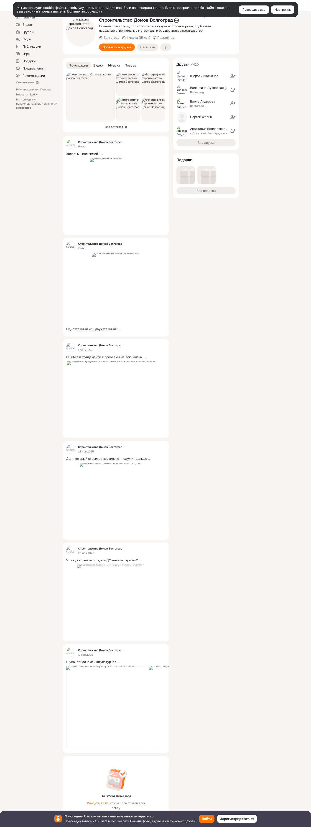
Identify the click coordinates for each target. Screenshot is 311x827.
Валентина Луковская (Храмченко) (216, 88)
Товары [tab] (131, 65)
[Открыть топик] (115, 154)
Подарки (184, 159)
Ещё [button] (32, 94)
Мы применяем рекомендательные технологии (36, 104)
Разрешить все (253, 10)
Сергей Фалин (201, 117)
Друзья (182, 64)
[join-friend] (233, 76)
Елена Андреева (202, 101)
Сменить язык (25, 82)
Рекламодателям (27, 89)
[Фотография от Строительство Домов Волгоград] (80, 31)
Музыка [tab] (114, 65)
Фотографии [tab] (78, 65)
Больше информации (84, 11)
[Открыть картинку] (107, 707)
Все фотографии (116, 127)
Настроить (283, 10)
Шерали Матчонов (204, 76)
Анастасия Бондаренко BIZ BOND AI (217, 129)
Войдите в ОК (97, 803)
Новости (22, 94)
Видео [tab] (98, 65)
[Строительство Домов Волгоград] (70, 144)
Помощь (45, 89)
